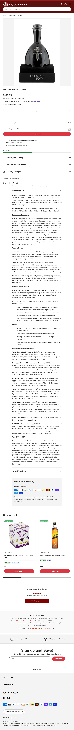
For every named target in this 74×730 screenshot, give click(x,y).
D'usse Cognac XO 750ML (15, 15)
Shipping (6, 98)
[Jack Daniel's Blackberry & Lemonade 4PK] (19, 535)
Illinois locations (34, 628)
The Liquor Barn (12, 718)
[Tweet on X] (10, 183)
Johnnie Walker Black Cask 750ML (52, 555)
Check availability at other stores (16, 145)
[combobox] (37, 9)
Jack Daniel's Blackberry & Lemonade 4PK (18, 556)
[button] (65, 4)
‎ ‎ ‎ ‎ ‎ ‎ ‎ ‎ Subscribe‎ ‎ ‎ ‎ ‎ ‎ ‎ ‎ (58, 659)
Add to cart (37, 134)
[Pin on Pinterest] (17, 183)
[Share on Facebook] (13, 183)
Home (4, 15)
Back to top (37, 669)
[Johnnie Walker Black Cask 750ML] (55, 535)
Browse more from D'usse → (12, 104)
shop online (46, 628)
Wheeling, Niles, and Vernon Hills (27, 621)
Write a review (37, 601)
